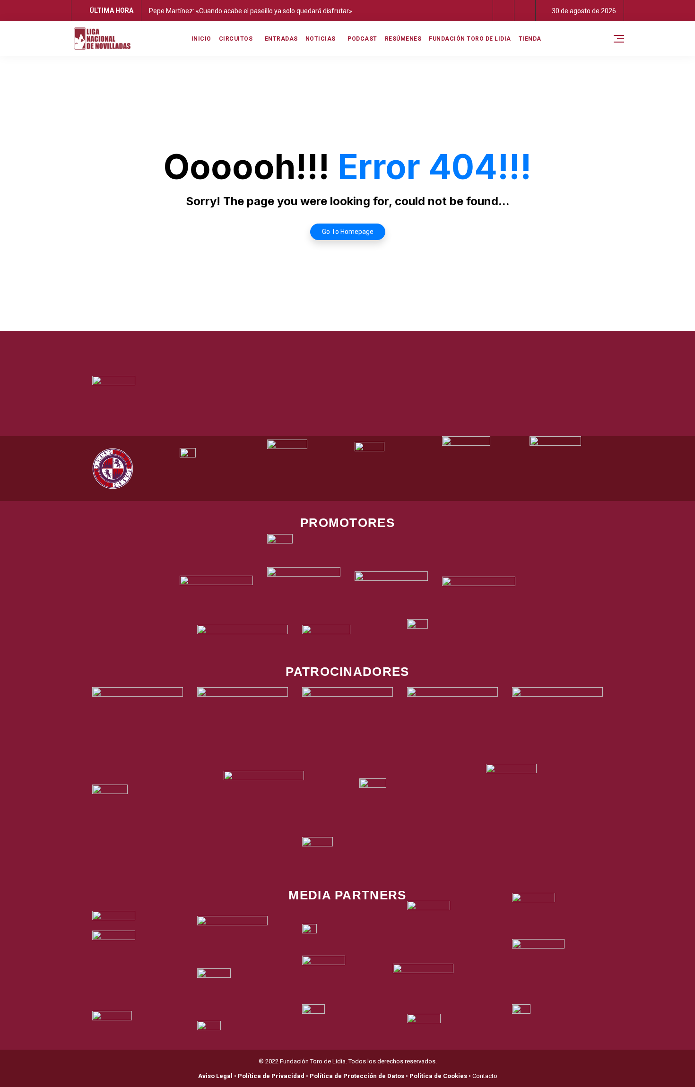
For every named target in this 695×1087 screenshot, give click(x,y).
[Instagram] (361, 342)
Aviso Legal (215, 1075)
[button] (503, 10)
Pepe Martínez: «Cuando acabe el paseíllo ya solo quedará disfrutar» (250, 11)
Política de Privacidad (271, 1075)
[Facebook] (309, 342)
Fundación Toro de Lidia (470, 38)
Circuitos (236, 38)
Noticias (320, 38)
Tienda (530, 38)
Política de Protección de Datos (357, 1075)
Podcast (362, 38)
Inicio (201, 38)
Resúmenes (403, 38)
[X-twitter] (335, 342)
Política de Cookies (438, 1075)
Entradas (281, 38)
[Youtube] (387, 342)
